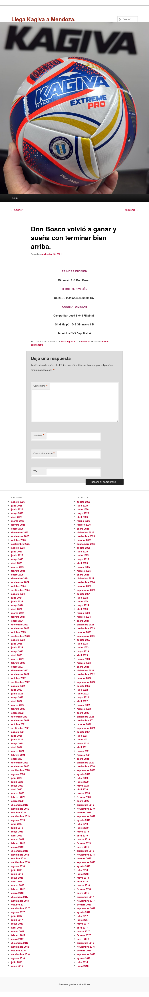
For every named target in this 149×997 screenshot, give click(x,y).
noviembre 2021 (20, 720)
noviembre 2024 (20, 582)
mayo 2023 (17, 651)
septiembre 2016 (20, 954)
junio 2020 (17, 781)
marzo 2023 (17, 659)
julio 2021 (16, 735)
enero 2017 (17, 939)
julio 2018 (16, 870)
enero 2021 (17, 758)
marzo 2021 (17, 751)
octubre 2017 (18, 904)
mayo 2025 (17, 559)
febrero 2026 (18, 524)
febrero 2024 (18, 616)
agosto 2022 (18, 686)
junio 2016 (17, 966)
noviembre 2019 (20, 808)
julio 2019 (16, 824)
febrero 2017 (18, 935)
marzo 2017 (17, 931)
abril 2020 (16, 789)
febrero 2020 (18, 797)
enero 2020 (17, 801)
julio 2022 (16, 689)
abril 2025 (16, 563)
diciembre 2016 (19, 943)
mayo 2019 (17, 831)
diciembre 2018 (19, 850)
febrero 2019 (18, 843)
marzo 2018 (17, 885)
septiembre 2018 (20, 862)
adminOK (85, 341)
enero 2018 (17, 893)
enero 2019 (17, 847)
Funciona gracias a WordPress (74, 984)
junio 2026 (17, 509)
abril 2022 (16, 701)
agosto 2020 (18, 774)
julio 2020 (16, 778)
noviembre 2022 (20, 674)
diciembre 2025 (19, 532)
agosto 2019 (18, 820)
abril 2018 (16, 881)
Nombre (38, 435)
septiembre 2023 (20, 636)
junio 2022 (17, 693)
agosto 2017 (18, 912)
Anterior (17, 209)
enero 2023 (17, 666)
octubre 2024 (18, 586)
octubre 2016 (18, 950)
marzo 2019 (17, 839)
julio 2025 (16, 551)
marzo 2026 (17, 520)
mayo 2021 (17, 743)
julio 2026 (16, 505)
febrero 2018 (18, 889)
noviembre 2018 (20, 854)
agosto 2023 (18, 639)
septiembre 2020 (20, 770)
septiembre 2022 (20, 682)
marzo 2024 (17, 613)
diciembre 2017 (19, 897)
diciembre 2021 (19, 716)
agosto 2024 (18, 593)
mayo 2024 (17, 605)
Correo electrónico (44, 453)
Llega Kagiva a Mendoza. (43, 19)
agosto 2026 (18, 501)
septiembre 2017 (20, 908)
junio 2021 (17, 739)
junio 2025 (17, 555)
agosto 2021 (18, 731)
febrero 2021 (18, 755)
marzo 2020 (17, 793)
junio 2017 (17, 919)
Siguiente (131, 209)
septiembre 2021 (20, 728)
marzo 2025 (17, 567)
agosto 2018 (18, 866)
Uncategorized (68, 341)
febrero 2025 (18, 570)
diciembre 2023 (19, 624)
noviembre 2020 (20, 766)
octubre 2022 (18, 678)
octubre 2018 (18, 858)
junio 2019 (17, 827)
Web (35, 471)
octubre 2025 (18, 540)
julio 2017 (16, 916)
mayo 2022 (17, 697)
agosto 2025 (18, 547)
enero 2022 (17, 712)
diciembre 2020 (19, 762)
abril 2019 (16, 835)
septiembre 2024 (20, 590)
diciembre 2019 (19, 804)
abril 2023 (16, 655)
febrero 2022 (18, 708)
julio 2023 (16, 643)
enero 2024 (17, 620)
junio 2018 (17, 874)
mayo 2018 (17, 877)
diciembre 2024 (19, 578)
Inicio (15, 198)
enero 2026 (17, 528)
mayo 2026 (17, 513)
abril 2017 (16, 927)
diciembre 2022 (19, 670)
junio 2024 (17, 601)
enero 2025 (17, 574)
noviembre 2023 (20, 628)
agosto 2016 (18, 958)
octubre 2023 (18, 632)
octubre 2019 (18, 812)
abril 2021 (16, 747)
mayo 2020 (17, 785)
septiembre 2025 (20, 544)
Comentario (40, 386)
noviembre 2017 (20, 900)
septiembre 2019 (20, 816)
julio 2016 (16, 962)
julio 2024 (16, 597)
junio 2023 (17, 647)
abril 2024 (16, 609)
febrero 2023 (18, 662)
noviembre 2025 (20, 536)
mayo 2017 (17, 923)
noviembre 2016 (20, 946)
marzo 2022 (17, 705)
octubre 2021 (18, 724)
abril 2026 (16, 517)
